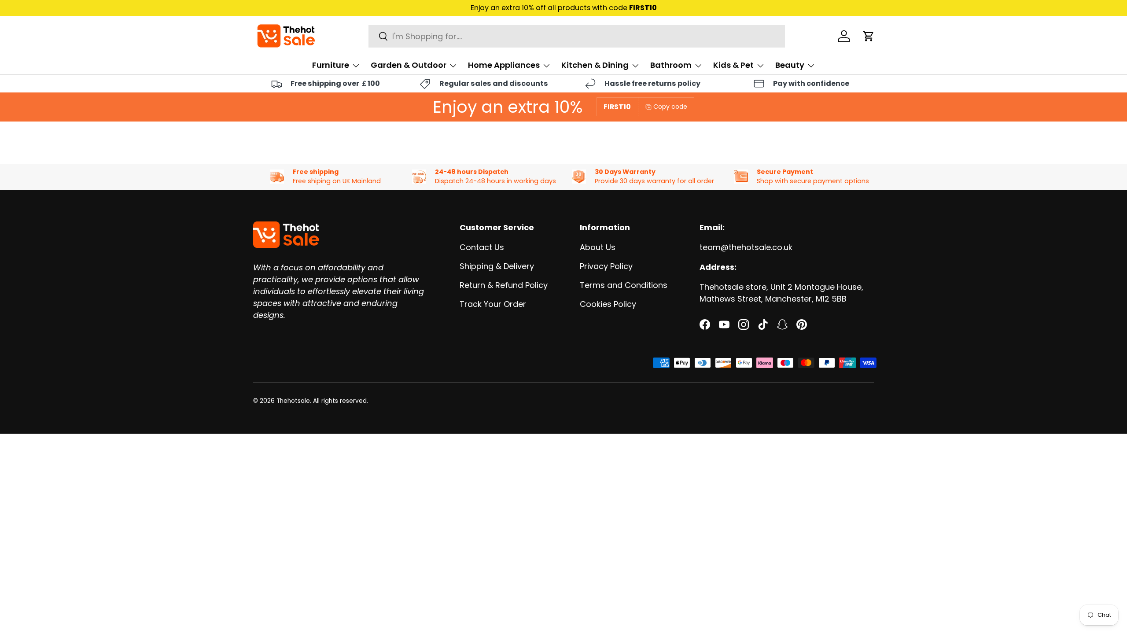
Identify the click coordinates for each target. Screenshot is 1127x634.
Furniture (330, 64)
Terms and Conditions (623, 285)
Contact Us (482, 247)
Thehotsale (293, 401)
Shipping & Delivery (497, 266)
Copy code (670, 106)
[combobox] (576, 36)
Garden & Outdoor (408, 64)
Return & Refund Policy (504, 285)
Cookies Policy (608, 304)
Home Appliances (504, 64)
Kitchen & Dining (595, 64)
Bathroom (671, 64)
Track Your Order (493, 304)
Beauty (789, 64)
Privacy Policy (606, 266)
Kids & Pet (733, 64)
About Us (597, 247)
